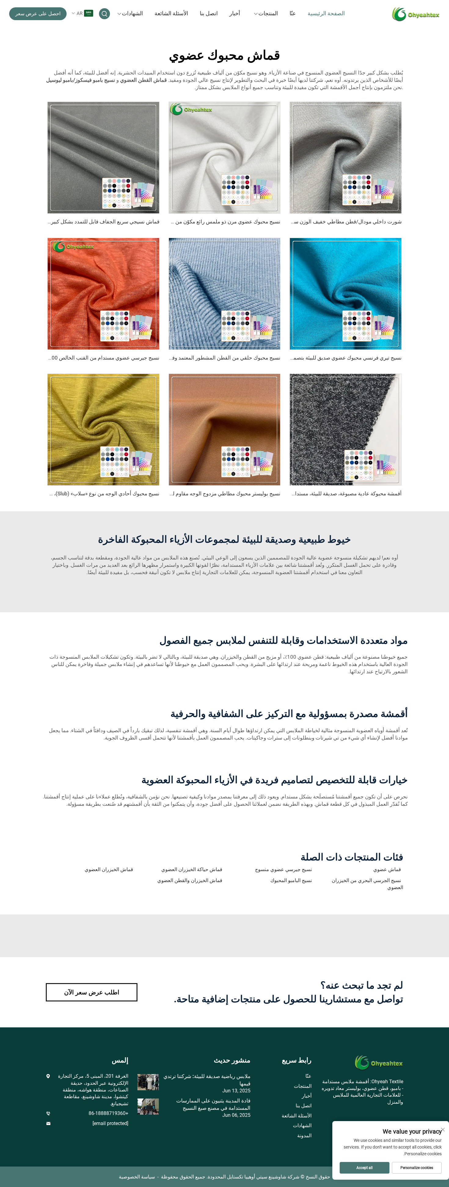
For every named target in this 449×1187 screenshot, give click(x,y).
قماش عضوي (387, 869)
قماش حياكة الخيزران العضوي (191, 869)
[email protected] (110, 1123)
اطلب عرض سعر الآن (91, 992)
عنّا (293, 13)
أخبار (234, 13)
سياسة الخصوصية (137, 1177)
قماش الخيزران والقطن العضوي (189, 880)
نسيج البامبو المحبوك (291, 880)
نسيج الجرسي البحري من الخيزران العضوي (367, 884)
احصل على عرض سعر (37, 13)
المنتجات (268, 13)
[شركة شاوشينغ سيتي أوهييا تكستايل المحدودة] (408, 13)
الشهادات (132, 13)
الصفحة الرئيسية (326, 13)
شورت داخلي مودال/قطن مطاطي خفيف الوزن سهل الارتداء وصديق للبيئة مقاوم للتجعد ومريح (301, 222)
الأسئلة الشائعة (171, 13)
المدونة (304, 1135)
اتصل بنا (209, 13)
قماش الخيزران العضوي (109, 869)
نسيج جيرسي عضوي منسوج (283, 869)
